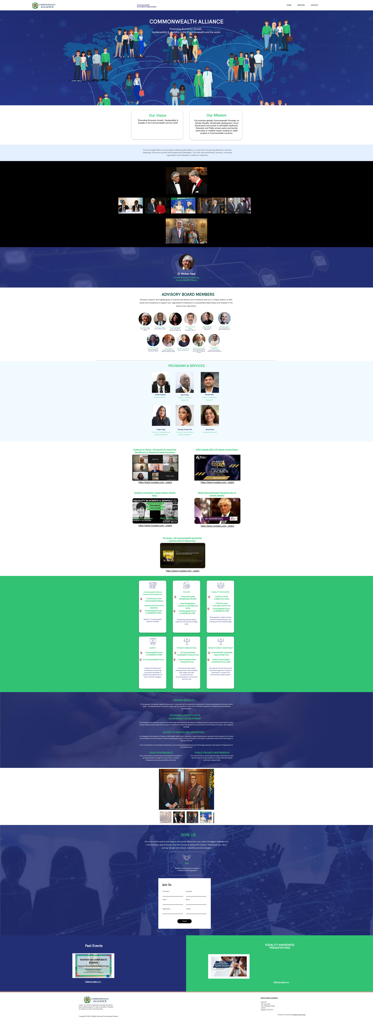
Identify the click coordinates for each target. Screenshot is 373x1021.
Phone (188, 899)
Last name (189, 891)
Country (188, 908)
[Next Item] (211, 789)
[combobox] (196, 912)
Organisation (166, 908)
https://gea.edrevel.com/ (222, 606)
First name (166, 891)
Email (164, 899)
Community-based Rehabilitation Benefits (187, 597)
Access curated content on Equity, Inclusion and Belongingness (187, 869)
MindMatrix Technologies (299, 1014)
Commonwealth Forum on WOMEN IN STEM (154, 653)
